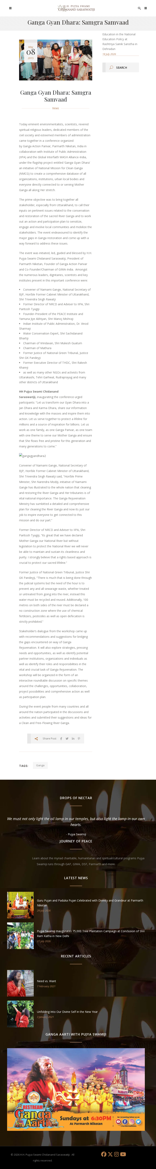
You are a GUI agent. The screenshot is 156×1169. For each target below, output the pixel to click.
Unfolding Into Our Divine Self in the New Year (67, 1012)
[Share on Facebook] (61, 738)
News (55, 108)
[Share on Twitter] (67, 738)
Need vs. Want (46, 981)
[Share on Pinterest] (79, 738)
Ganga (40, 765)
